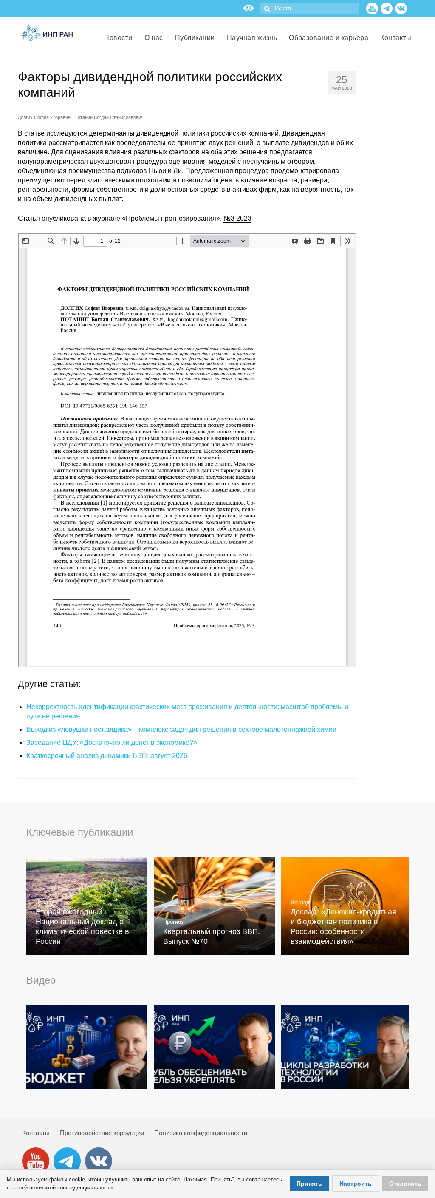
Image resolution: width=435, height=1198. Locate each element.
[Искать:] (309, 8)
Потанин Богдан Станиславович (109, 117)
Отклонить (405, 1183)
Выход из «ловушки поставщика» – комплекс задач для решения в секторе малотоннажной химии (181, 729)
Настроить (355, 1183)
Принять (309, 1183)
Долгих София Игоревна (44, 117)
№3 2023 (237, 218)
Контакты (36, 1132)
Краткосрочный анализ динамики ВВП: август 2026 (106, 755)
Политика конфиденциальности (200, 1132)
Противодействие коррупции (102, 1132)
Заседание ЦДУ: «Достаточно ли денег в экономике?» (111, 742)
